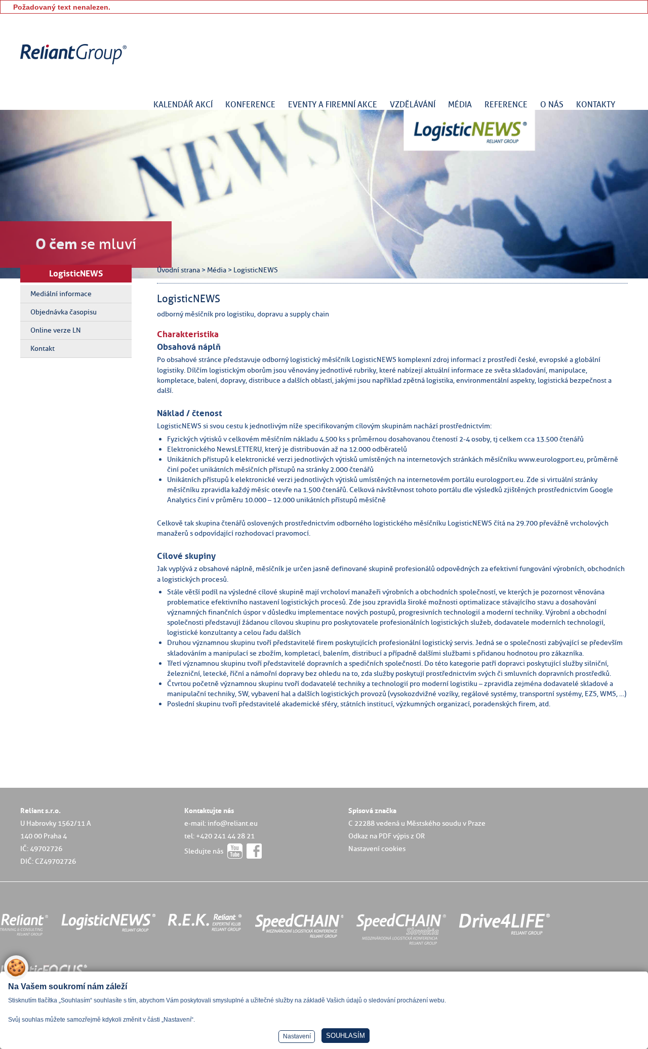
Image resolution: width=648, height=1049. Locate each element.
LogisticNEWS (76, 273)
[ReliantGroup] (75, 64)
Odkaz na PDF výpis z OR (386, 835)
